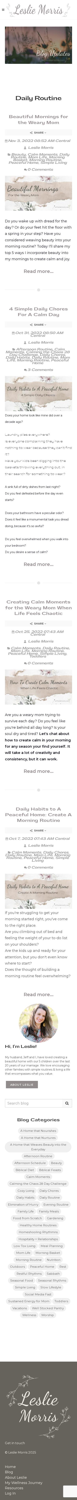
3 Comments (40, 370)
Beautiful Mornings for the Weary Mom (38, 119)
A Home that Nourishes (38, 1131)
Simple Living (53, 162)
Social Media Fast (38, 1294)
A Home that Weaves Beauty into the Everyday (38, 1147)
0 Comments (40, 169)
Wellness (29, 1315)
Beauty (18, 154)
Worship (47, 1315)
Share (39, 132)
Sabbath (53, 1274)
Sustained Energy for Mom (28, 1301)
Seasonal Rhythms (52, 1280)
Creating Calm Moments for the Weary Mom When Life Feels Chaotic (38, 607)
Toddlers (37, 656)
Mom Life (37, 157)
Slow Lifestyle (50, 1287)
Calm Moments (42, 154)
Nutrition (53, 1260)
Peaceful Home (23, 162)
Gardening (55, 1218)
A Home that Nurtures (38, 1138)
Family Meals (49, 1211)
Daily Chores (52, 355)
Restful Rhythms (29, 1274)
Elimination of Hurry (23, 1204)
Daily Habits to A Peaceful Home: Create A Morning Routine (38, 814)
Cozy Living (26, 1191)
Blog (9, 1472)
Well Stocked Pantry (48, 1308)
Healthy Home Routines (38, 1225)
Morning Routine (45, 160)
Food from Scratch (27, 1218)
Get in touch (15, 1443)
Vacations (19, 1308)
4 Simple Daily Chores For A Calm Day (38, 311)
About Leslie (22, 1085)
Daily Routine (45, 357)
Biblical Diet (25, 1170)
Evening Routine (56, 1204)
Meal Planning (52, 1246)
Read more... (39, 271)
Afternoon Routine (34, 349)
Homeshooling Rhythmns (38, 1232)
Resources (14, 1488)
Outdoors (17, 1266)
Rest (62, 1266)
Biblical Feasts (50, 1170)
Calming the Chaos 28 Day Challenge (39, 353)
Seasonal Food (21, 1280)
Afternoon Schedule (30, 1163)
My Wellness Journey (23, 1483)
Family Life (26, 1211)
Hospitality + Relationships (38, 1239)
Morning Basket (48, 1253)
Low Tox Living (25, 1246)
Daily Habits (18, 357)
